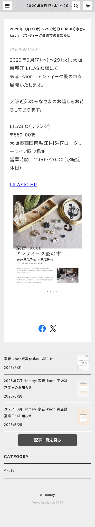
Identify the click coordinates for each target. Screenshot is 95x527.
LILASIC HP (23, 184)
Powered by (42, 502)
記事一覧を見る (47, 440)
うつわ (9, 471)
